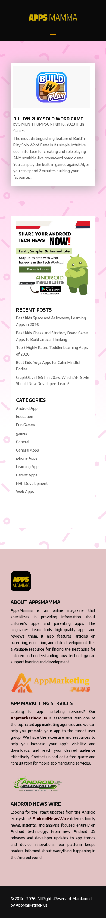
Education (24, 416)
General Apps (27, 450)
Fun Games (25, 425)
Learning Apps (28, 466)
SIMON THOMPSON (35, 124)
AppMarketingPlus (29, 718)
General (22, 441)
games (21, 433)
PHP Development (32, 483)
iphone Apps (27, 458)
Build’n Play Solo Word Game (48, 118)
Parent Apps (27, 475)
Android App (27, 408)
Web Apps (25, 491)
